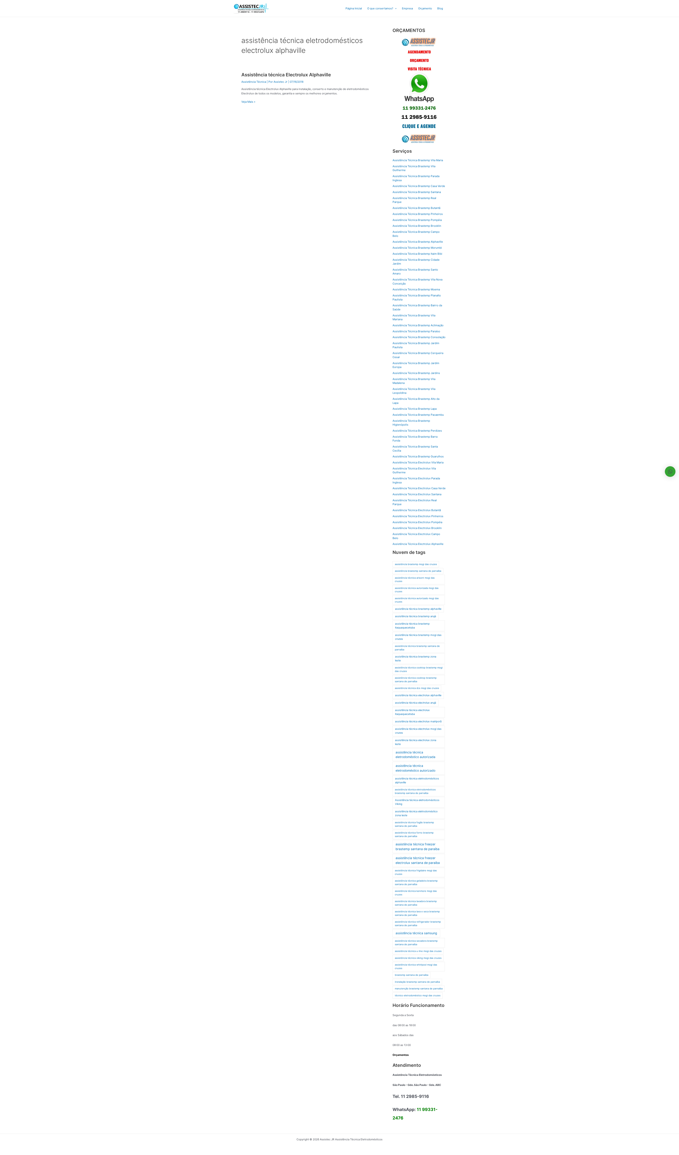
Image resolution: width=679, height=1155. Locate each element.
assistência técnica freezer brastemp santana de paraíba (417, 846)
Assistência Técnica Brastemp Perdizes (417, 430)
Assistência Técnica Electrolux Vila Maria (418, 462)
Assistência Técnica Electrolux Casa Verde (419, 488)
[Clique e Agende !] (419, 90)
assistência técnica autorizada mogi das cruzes (417, 590)
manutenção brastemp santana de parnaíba (419, 988)
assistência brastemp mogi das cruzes (416, 564)
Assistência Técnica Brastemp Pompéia (417, 220)
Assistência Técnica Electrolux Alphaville (418, 544)
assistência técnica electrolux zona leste (415, 742)
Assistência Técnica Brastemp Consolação (419, 337)
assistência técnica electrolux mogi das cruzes (418, 730)
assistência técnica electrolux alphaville (418, 695)
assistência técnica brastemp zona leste (415, 658)
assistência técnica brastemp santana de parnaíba (417, 648)
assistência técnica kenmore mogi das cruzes (416, 893)
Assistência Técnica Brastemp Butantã (416, 208)
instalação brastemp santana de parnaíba (417, 981)
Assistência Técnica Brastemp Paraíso (416, 331)
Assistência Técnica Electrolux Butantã (417, 510)
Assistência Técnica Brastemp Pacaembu (418, 414)
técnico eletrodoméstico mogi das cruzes (417, 995)
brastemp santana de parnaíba (411, 974)
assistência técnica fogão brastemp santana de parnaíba (414, 824)
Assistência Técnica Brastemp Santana (417, 192)
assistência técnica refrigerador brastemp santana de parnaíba (418, 923)
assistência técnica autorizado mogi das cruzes (417, 600)
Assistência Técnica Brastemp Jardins (416, 373)
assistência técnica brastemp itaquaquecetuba (412, 625)
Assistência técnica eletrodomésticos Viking (417, 802)
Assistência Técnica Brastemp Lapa (415, 408)
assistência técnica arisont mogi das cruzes (415, 579)
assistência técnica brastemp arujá (415, 616)
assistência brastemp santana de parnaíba (418, 570)
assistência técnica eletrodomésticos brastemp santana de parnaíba (415, 791)
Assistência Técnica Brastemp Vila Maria (418, 160)
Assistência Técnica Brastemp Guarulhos (418, 456)
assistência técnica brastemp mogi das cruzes (418, 637)
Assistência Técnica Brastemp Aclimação (418, 325)
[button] (395, 8)
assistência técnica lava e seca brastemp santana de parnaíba (417, 913)
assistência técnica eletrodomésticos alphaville (417, 780)
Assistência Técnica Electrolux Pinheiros (418, 516)
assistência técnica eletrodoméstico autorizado (415, 768)
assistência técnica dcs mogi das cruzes (417, 688)
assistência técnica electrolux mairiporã (418, 721)
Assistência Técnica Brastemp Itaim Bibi (417, 253)
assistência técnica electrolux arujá (415, 702)
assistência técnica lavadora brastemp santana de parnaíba (416, 903)
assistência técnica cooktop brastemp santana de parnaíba (416, 679)
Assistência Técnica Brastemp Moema (416, 289)
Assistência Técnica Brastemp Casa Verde (419, 186)
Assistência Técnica (253, 81)
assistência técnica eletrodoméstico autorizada (415, 754)
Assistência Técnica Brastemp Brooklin (417, 225)
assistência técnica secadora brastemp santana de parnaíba (416, 942)
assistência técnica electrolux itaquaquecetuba (412, 712)
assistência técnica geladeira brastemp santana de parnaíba (416, 882)
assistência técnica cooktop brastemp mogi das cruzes (419, 669)
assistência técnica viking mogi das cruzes (418, 958)
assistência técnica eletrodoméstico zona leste (416, 813)
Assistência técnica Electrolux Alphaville (286, 74)
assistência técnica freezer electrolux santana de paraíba (418, 860)
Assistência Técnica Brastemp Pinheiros (418, 214)
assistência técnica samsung (416, 933)
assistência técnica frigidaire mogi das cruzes (416, 872)
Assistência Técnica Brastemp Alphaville (418, 241)
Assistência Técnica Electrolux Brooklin (417, 528)
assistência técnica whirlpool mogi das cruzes (416, 966)
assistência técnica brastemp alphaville (418, 608)
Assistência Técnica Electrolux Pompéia (417, 522)
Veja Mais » (248, 101)
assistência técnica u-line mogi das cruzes (418, 951)
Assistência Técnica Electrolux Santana (417, 494)
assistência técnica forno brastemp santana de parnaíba (414, 834)
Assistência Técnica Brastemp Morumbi (417, 247)
